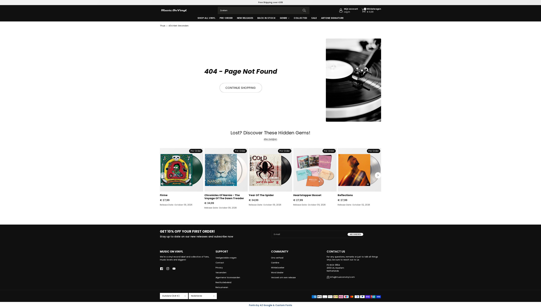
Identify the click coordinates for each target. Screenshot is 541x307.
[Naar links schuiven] (163, 175)
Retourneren (222, 287)
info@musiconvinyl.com (342, 277)
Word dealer (277, 272)
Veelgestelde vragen (226, 257)
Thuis (162, 25)
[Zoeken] (304, 10)
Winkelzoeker (277, 267)
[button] (371, 10)
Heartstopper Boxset (307, 195)
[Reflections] (359, 170)
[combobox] (263, 10)
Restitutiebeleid (223, 282)
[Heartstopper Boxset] (315, 170)
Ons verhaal (277, 257)
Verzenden (221, 272)
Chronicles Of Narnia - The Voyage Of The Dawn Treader (224, 196)
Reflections (345, 195)
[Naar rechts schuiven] (378, 175)
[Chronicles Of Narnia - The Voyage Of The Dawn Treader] (226, 170)
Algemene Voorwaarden (228, 277)
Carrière (275, 262)
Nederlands (196, 295)
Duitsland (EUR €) (171, 295)
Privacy (219, 267)
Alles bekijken (270, 139)
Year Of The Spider (261, 195)
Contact (220, 262)
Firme (164, 195)
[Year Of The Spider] (270, 170)
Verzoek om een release (283, 277)
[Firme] (181, 170)
